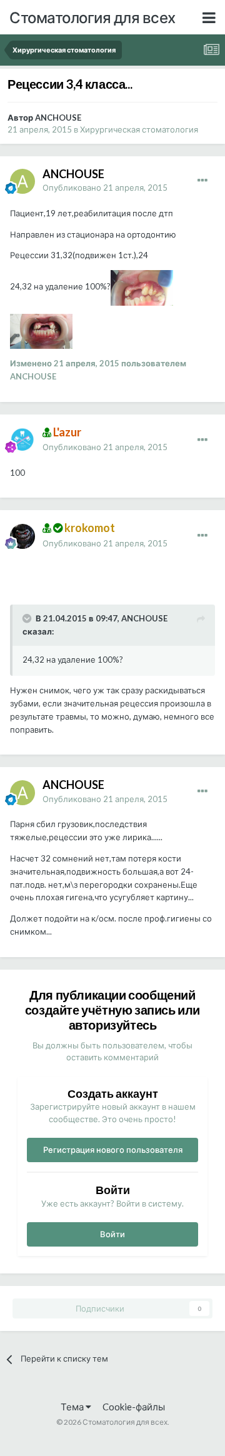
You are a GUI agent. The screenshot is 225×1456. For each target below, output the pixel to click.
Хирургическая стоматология (139, 129)
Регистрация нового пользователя (112, 1150)
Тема (73, 1406)
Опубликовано (105, 188)
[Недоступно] (142, 287)
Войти (112, 1234)
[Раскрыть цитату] (28, 618)
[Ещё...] (202, 180)
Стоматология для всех (92, 17)
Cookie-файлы (133, 1406)
